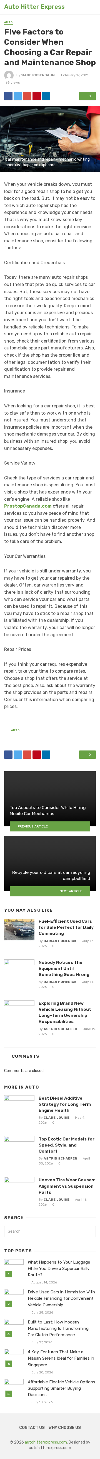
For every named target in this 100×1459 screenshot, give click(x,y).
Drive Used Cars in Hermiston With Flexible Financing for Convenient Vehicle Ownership (61, 1298)
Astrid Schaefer (60, 1029)
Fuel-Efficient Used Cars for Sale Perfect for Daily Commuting (66, 927)
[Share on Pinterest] (36, 96)
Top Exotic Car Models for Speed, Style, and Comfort (66, 1145)
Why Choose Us (65, 1427)
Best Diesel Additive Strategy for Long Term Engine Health (65, 1104)
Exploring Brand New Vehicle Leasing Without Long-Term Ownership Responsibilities (65, 1012)
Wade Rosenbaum (38, 75)
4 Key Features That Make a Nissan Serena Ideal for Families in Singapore (61, 1358)
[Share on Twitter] (18, 96)
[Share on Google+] (27, 96)
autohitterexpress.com (46, 1442)
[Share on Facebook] (8, 96)
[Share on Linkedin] (46, 96)
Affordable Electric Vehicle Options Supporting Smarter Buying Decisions (61, 1388)
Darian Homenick (60, 941)
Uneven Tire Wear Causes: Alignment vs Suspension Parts (67, 1186)
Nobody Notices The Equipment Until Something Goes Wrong (64, 968)
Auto (8, 22)
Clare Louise (56, 1118)
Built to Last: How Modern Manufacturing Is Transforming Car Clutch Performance (58, 1328)
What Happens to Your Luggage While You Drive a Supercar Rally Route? (59, 1268)
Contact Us (32, 1427)
